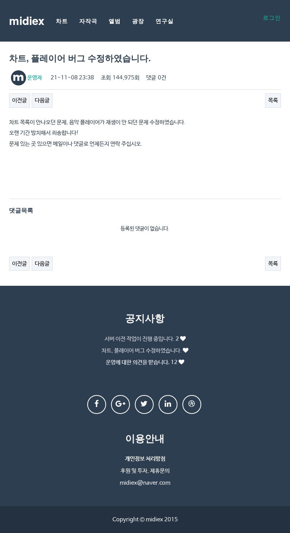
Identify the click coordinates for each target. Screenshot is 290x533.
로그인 (272, 17)
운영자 (34, 77)
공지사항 (145, 318)
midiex (27, 20)
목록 (273, 100)
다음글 (42, 100)
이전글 (19, 100)
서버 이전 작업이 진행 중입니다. (142, 339)
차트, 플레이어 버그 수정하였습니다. (142, 350)
